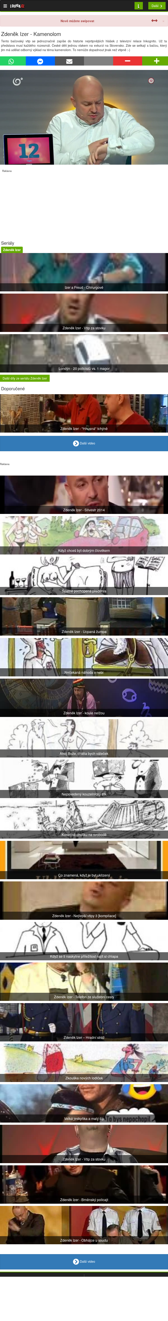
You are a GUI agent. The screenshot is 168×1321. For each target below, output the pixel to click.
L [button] (139, 5)
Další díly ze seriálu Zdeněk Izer (25, 378)
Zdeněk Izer (12, 249)
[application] (84, 117)
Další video (87, 443)
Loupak (17, 6)
